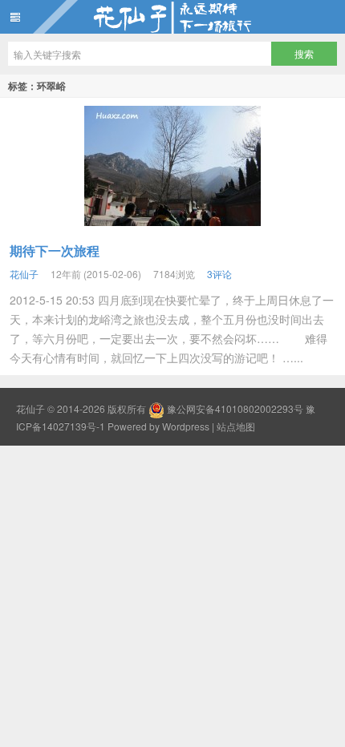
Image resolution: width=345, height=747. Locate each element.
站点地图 (236, 426)
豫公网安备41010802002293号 (235, 408)
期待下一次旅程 (54, 250)
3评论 (219, 274)
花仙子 (172, 17)
